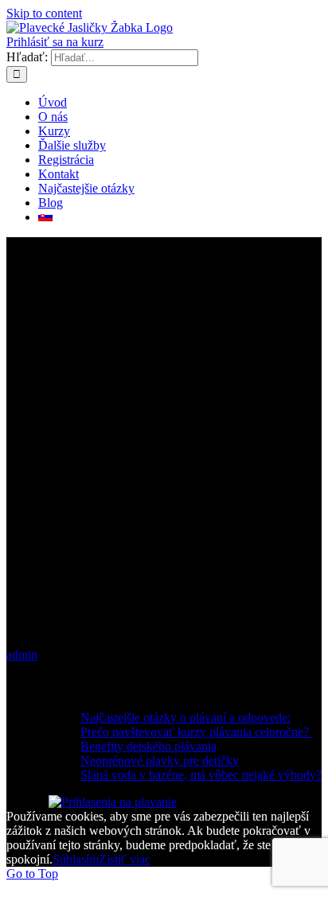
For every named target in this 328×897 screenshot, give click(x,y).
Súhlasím (76, 859)
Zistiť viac (124, 859)
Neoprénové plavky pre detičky (159, 760)
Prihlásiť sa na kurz (54, 42)
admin (21, 654)
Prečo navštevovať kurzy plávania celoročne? (196, 732)
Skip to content (44, 13)
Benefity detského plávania (148, 746)
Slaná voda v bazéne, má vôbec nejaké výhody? (201, 775)
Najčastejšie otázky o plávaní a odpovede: (185, 717)
